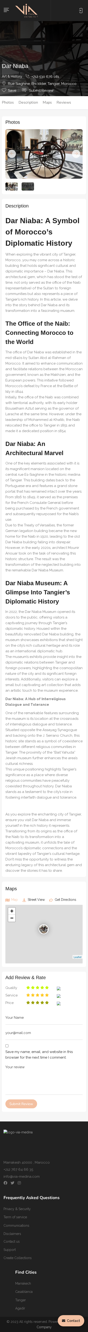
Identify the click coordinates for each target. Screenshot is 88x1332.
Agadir (20, 1308)
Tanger (20, 1300)
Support (10, 1250)
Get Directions (65, 900)
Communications (16, 1225)
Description (28, 102)
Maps (47, 102)
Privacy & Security (17, 1209)
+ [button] (11, 911)
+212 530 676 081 (45, 77)
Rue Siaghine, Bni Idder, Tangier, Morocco (42, 84)
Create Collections (18, 1258)
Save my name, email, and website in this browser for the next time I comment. (39, 1055)
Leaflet (77, 957)
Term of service (15, 1217)
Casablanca (24, 1292)
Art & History (12, 76)
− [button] (11, 918)
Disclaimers (12, 1234)
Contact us (12, 1241)
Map (14, 900)
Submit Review (41, 90)
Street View (36, 900)
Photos (8, 102)
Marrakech (23, 1283)
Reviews (64, 102)
